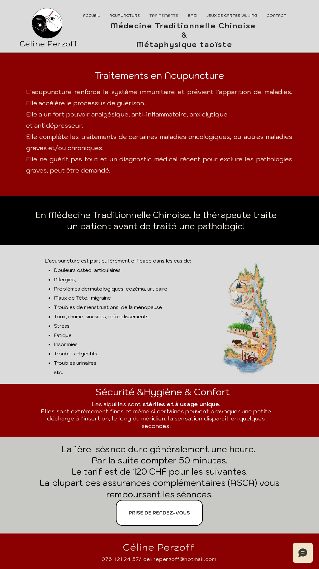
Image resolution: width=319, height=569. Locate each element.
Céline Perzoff (49, 44)
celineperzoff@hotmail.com (180, 559)
